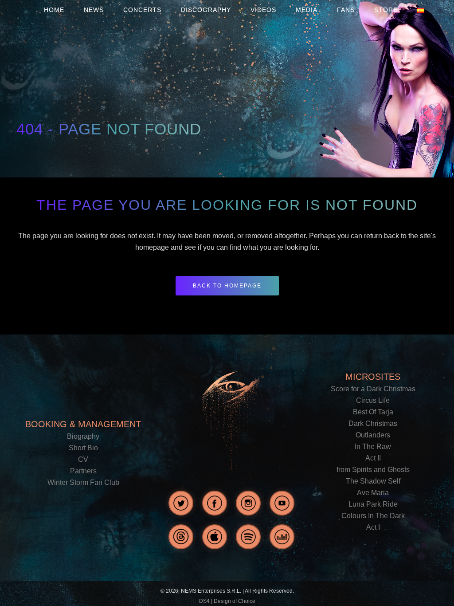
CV (83, 459)
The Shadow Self (373, 481)
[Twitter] (180, 503)
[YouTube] (282, 503)
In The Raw (373, 446)
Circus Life (373, 400)
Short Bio (83, 448)
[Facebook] (214, 503)
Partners (83, 471)
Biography (83, 436)
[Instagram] (248, 503)
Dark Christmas (372, 423)
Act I (373, 527)
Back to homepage (227, 286)
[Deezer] (282, 536)
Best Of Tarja (373, 412)
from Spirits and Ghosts (373, 469)
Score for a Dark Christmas (373, 389)
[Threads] (180, 536)
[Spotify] (248, 536)
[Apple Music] (214, 536)
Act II (373, 458)
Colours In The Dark (373, 515)
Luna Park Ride (373, 504)
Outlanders (373, 435)
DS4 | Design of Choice (227, 601)
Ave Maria (373, 492)
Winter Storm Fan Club (83, 482)
